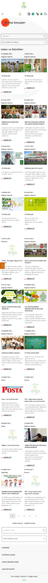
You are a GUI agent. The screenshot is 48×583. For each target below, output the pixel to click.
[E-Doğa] (41, 14)
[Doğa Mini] (24, 14)
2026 (24, 580)
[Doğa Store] (37, 14)
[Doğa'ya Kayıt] (29, 14)
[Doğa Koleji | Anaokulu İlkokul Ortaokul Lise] (24, 5)
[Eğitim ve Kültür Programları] (32, 14)
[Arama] (45, 14)
